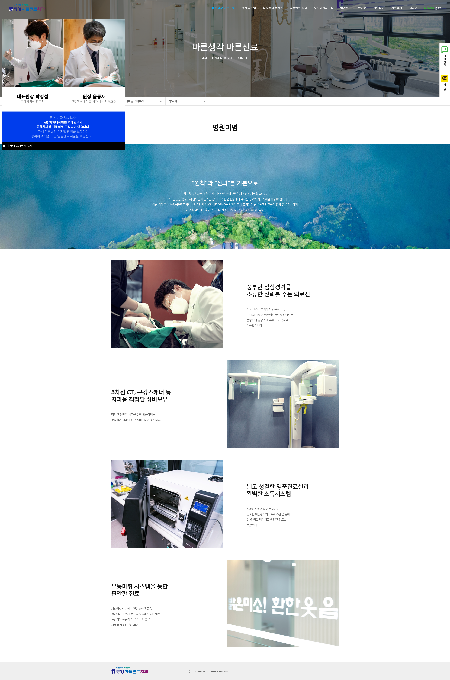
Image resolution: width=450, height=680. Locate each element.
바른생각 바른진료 (223, 8)
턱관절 (344, 8)
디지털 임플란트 (273, 8)
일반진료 (360, 8)
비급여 (413, 8)
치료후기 (396, 8)
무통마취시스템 (323, 8)
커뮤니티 (378, 8)
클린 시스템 (249, 8)
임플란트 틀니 (298, 8)
